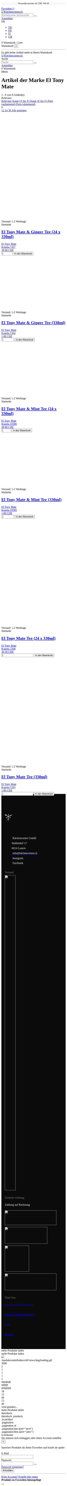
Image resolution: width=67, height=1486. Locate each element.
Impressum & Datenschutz (19, 1304)
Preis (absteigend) (25, 104)
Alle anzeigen (19, 110)
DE (10, 27)
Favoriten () (7, 8)
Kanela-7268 (8, 648)
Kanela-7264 (8, 333)
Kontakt (9, 1334)
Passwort (6, 1460)
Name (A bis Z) (21, 101)
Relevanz (6, 101)
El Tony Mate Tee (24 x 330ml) (28, 638)
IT (9, 33)
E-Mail (5, 1453)
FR (10, 30)
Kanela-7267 (8, 247)
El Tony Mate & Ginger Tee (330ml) (33, 322)
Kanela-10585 (9, 510)
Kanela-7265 (8, 787)
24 (6, 110)
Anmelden (8, 1470)
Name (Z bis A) (39, 101)
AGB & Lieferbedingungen (20, 1314)
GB (10, 36)
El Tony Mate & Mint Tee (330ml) (31, 499)
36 (10, 110)
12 (3, 110)
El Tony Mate (8, 243)
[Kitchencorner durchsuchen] (35, 15)
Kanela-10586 (9, 423)
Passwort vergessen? (12, 1466)
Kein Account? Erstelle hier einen (19, 1476)
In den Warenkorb (23, 253)
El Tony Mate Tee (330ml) (24, 777)
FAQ (7, 1324)
